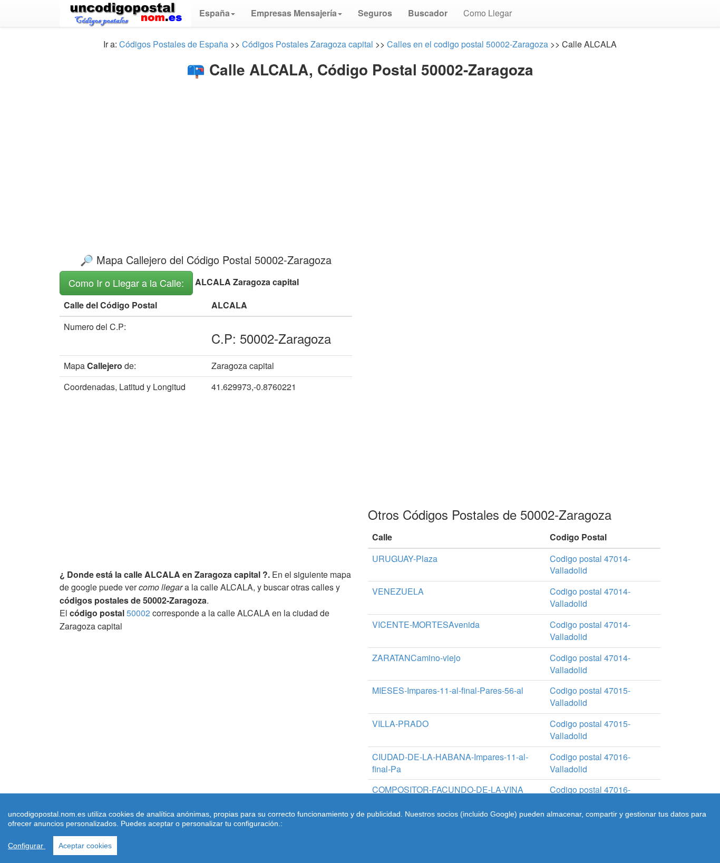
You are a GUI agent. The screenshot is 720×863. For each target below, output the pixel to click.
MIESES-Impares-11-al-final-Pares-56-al (447, 690)
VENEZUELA (398, 591)
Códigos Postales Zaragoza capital (307, 44)
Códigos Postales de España (173, 44)
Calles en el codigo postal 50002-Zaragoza (467, 44)
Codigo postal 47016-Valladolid (590, 763)
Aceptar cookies (85, 845)
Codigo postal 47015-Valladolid (590, 696)
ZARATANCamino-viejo (416, 658)
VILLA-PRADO (400, 723)
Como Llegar (487, 13)
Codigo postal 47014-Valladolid (590, 564)
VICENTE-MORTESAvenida (426, 624)
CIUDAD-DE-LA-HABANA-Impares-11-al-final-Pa (450, 763)
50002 (138, 613)
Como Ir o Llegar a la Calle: (126, 282)
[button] (217, 13)
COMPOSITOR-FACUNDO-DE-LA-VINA (447, 789)
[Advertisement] (360, 157)
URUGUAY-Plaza (404, 558)
